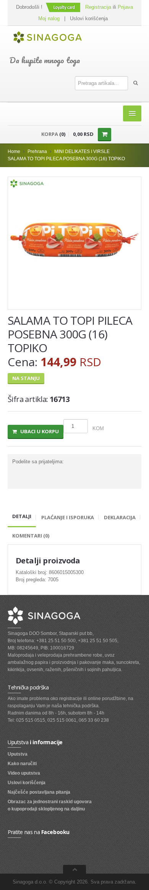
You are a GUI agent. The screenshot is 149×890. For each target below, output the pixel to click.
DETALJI (21, 516)
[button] (64, 7)
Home (14, 151)
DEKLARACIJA (120, 517)
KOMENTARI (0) (30, 535)
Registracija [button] (98, 7)
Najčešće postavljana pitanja (39, 792)
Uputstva (18, 754)
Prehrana (37, 151)
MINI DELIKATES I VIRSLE (82, 151)
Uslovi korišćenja (89, 18)
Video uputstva (24, 773)
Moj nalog (49, 18)
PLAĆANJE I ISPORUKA (67, 517)
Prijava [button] (125, 7)
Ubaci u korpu (38, 431)
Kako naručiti (22, 763)
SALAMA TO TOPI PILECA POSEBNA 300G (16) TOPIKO (66, 158)
